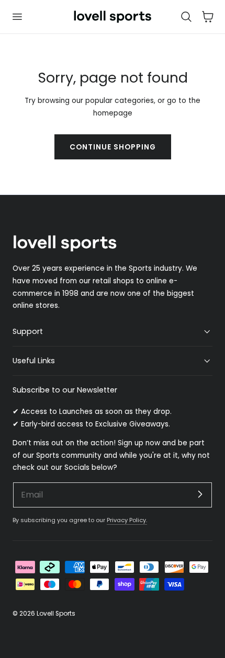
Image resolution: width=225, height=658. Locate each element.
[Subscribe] (199, 494)
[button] (16, 16)
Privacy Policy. (127, 520)
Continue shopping (113, 147)
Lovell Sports (56, 613)
